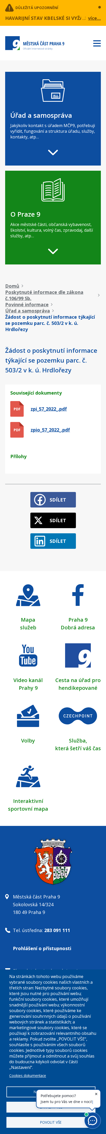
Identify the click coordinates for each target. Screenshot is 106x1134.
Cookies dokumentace (27, 1075)
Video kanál (28, 680)
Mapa (28, 619)
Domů (12, 286)
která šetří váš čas (78, 748)
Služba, (78, 740)
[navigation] (53, 119)
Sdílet (58, 500)
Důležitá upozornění (36, 7)
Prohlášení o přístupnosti (42, 948)
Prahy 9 (28, 687)
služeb (28, 627)
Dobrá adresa (78, 627)
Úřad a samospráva (27, 311)
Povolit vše (50, 1122)
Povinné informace (27, 304)
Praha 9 (77, 619)
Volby (28, 740)
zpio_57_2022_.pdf (50, 430)
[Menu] (99, 42)
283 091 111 (57, 930)
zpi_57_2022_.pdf (49, 409)
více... (94, 18)
